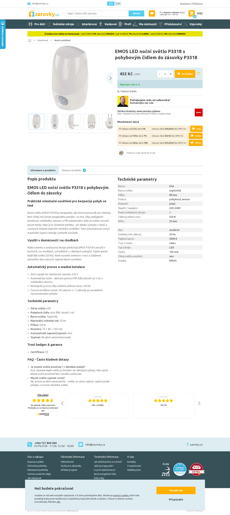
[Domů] (29, 40)
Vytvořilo (194, 510)
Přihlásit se (197, 3)
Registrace (185, 3)
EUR (118, 3)
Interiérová (43, 40)
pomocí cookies (121, 495)
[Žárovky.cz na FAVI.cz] (196, 469)
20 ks (198, 143)
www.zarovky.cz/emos (148, 111)
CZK (111, 3)
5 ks (198, 128)
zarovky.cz (196, 444)
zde (58, 502)
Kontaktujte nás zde (141, 103)
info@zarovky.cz (40, 3)
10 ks (198, 136)
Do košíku (187, 74)
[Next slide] (109, 78)
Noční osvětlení (62, 40)
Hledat (136, 13)
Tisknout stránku (128, 91)
